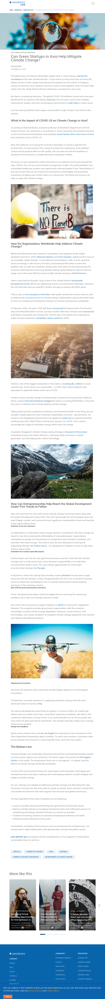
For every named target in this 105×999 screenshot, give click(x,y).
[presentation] (99, 906)
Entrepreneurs (60, 975)
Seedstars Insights (84, 962)
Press (11, 967)
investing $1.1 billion (72, 384)
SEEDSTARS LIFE (28, 10)
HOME (11, 10)
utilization (65, 576)
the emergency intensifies (38, 295)
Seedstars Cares (83, 975)
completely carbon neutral (48, 318)
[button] (42, 934)
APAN (60, 605)
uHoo (39, 704)
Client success (60, 979)
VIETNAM (63, 852)
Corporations (60, 970)
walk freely (73, 103)
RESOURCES (18, 10)
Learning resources (84, 970)
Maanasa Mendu (45, 257)
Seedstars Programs (85, 979)
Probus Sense (40, 546)
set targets (50, 733)
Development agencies (63, 958)
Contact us (13, 976)
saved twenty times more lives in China (75, 134)
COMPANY (13, 959)
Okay (8, 996)
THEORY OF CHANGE (34, 852)
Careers (12, 971)
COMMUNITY (60, 953)
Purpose (12, 963)
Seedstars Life (83, 958)
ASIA (51, 852)
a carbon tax (66, 418)
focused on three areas (76, 432)
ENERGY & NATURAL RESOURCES (26, 857)
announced (58, 308)
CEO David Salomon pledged (38, 401)
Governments (60, 966)
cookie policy (53, 991)
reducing (50, 100)
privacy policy (35, 991)
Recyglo (41, 568)
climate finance (79, 273)
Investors (59, 962)
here (19, 520)
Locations (12, 980)
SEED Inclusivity (83, 966)
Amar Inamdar (64, 257)
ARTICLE (16, 852)
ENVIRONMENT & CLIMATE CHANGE (58, 857)
